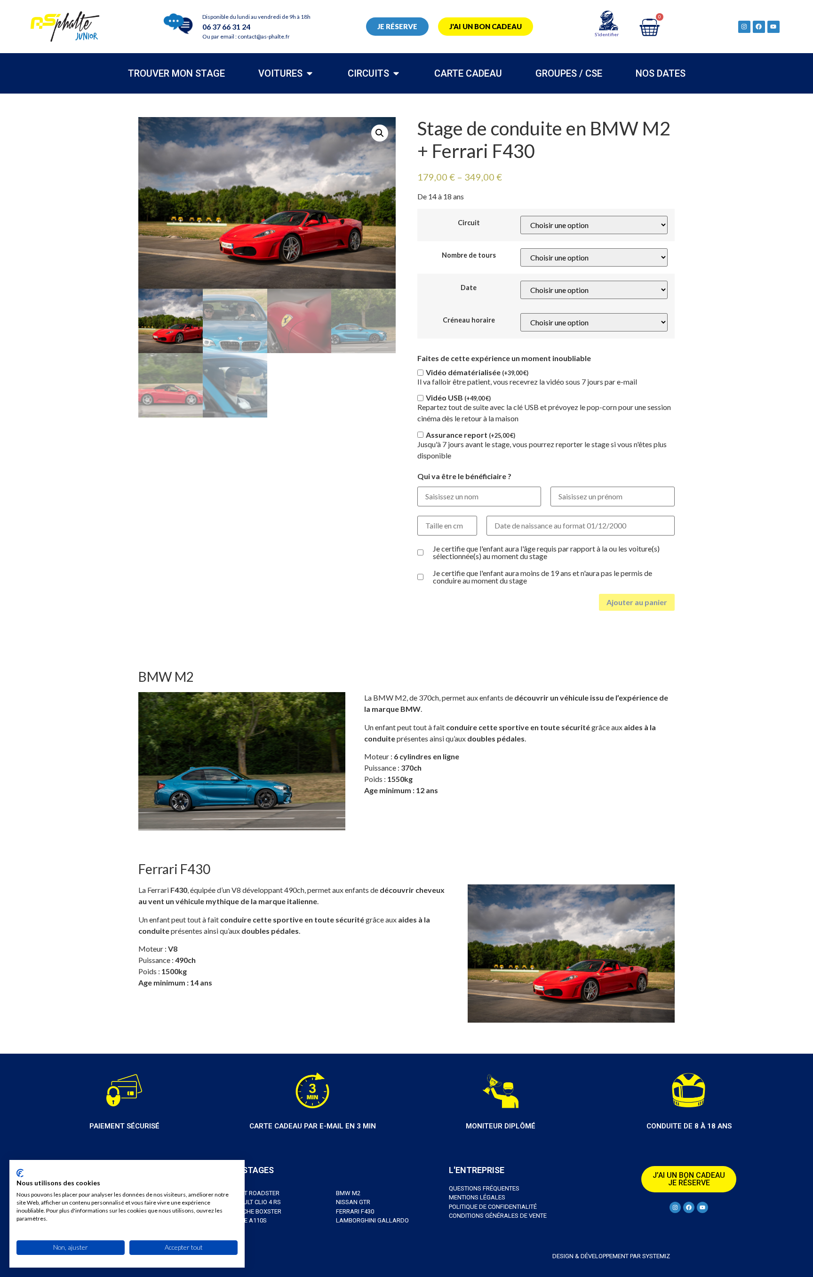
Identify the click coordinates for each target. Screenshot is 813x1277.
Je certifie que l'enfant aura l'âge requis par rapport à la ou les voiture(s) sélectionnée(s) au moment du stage (546, 552)
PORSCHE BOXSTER (254, 1211)
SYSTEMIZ (655, 1256)
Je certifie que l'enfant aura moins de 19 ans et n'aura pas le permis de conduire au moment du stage (542, 576)
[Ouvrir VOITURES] (309, 73)
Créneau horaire (469, 320)
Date (469, 287)
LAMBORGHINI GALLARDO (372, 1220)
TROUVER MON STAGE (176, 73)
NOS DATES (660, 73)
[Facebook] (759, 27)
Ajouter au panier (636, 602)
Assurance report (470, 435)
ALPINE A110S (247, 1220)
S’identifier (607, 34)
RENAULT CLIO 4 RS (254, 1202)
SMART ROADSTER (253, 1193)
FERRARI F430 (355, 1211)
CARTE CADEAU (468, 73)
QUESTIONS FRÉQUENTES (484, 1188)
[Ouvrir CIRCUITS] (396, 73)
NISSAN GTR (353, 1202)
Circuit (469, 223)
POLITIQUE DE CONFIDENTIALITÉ (493, 1206)
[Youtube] (773, 27)
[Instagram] (744, 27)
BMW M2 (348, 1193)
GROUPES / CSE (568, 73)
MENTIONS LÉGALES (477, 1197)
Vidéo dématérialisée (477, 372)
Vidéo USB (458, 398)
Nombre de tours (469, 255)
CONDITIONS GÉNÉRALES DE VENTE (498, 1215)
